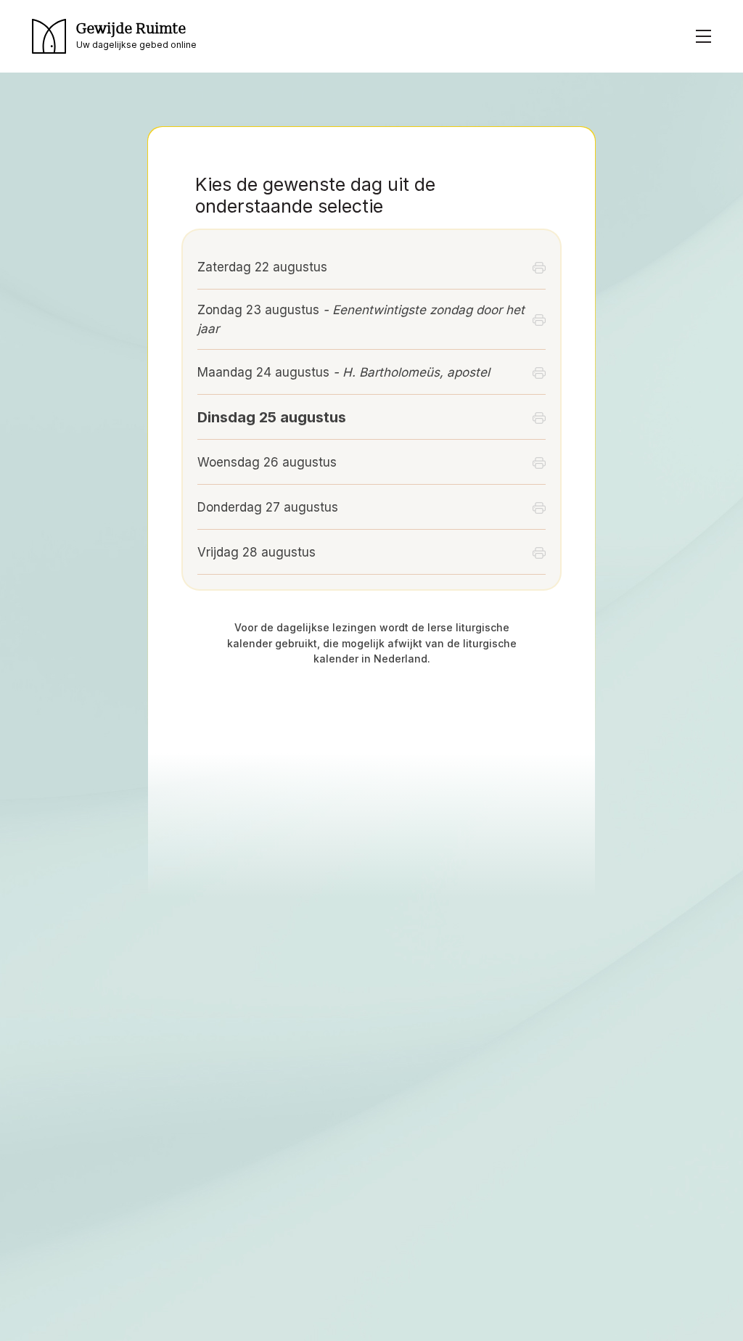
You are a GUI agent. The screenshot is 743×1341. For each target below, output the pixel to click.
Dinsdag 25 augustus (271, 417)
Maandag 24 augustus (343, 372)
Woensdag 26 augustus (267, 462)
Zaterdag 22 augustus (262, 267)
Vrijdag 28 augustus (256, 552)
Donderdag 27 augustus (267, 507)
